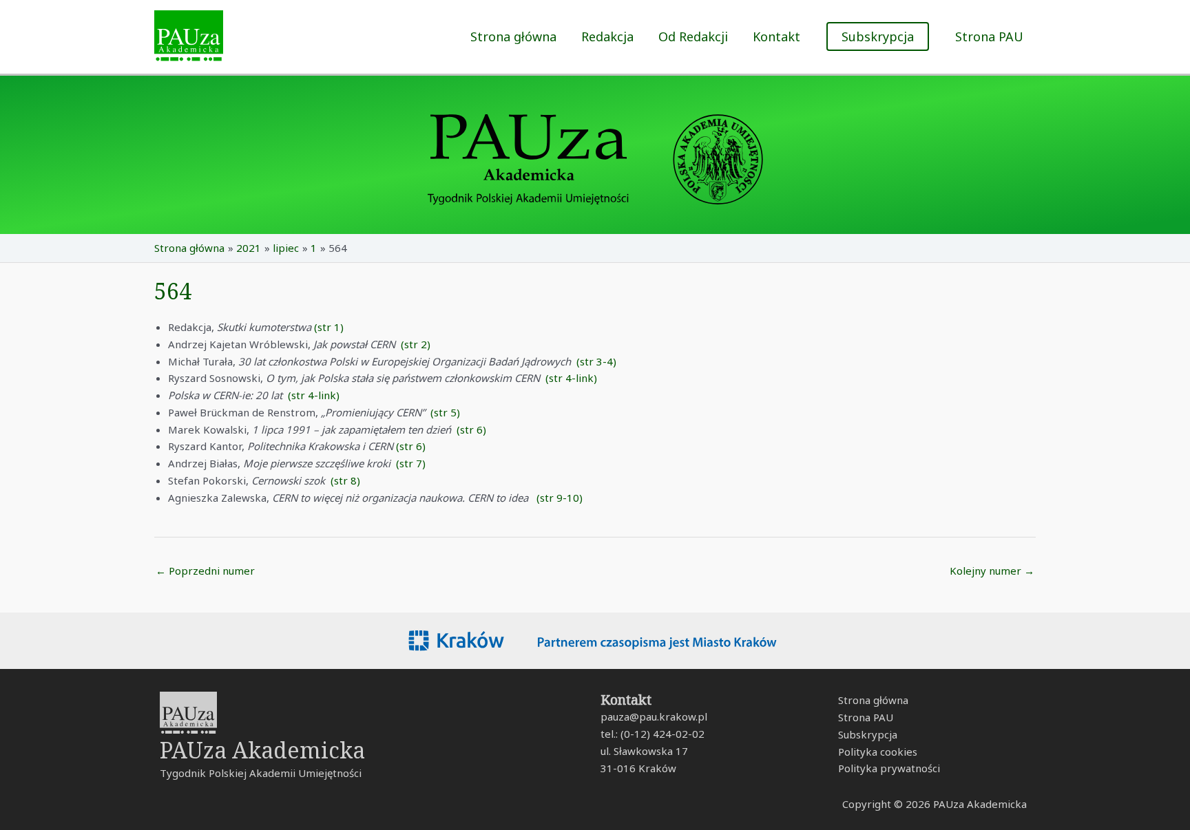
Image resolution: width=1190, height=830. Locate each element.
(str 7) (411, 463)
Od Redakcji (693, 36)
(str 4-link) (571, 378)
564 (172, 291)
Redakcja (607, 36)
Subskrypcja (867, 734)
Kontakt (776, 36)
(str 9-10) (559, 497)
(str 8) (345, 480)
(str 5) (445, 412)
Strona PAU (989, 36)
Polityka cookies (877, 751)
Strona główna (513, 36)
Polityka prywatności (889, 768)
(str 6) (471, 429)
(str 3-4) (596, 361)
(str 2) (415, 344)
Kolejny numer (992, 570)
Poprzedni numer (205, 570)
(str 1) (329, 327)
